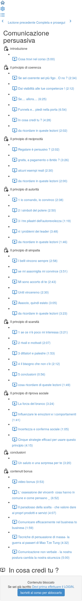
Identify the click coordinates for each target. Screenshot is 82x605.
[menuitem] (2, 10)
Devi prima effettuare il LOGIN (52, 586)
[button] (2, 4)
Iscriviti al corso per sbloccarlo (41, 592)
